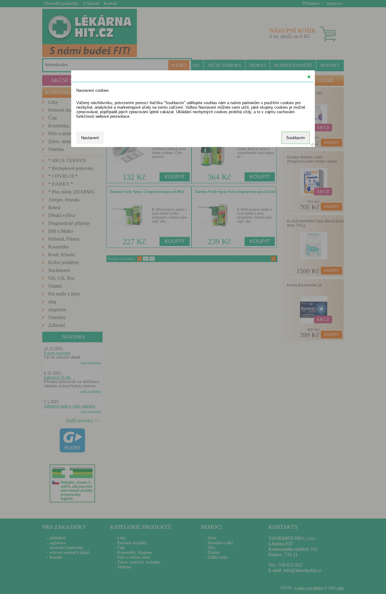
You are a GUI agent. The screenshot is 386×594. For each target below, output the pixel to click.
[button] (309, 77)
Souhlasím (295, 138)
